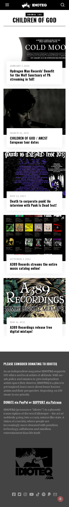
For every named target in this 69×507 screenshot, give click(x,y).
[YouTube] (31, 494)
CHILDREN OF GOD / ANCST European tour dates (29, 140)
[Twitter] (19, 494)
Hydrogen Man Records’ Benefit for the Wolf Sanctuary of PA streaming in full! (32, 74)
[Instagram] (25, 494)
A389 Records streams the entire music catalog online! (33, 266)
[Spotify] (43, 494)
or (30, 402)
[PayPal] (49, 494)
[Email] (55, 494)
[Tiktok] (37, 494)
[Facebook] (13, 494)
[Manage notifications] (60, 499)
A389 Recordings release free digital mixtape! (31, 329)
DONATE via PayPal (15, 402)
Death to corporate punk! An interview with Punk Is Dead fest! (33, 203)
